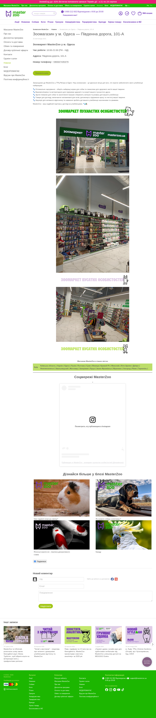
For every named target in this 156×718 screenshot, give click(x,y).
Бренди (102, 22)
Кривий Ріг (105, 366)
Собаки (35, 22)
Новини (100, 5)
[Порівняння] (127, 13)
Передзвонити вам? (70, 15)
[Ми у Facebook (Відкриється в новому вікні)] (106, 689)
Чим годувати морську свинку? (46, 519)
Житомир (74, 368)
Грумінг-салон (89, 5)
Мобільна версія (12, 689)
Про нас (24, 5)
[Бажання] (133, 13)
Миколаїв (115, 366)
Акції (17, 22)
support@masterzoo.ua (138, 678)
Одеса (67, 366)
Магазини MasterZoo (11, 5)
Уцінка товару (114, 22)
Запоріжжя (83, 368)
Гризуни (59, 22)
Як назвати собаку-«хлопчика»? (108, 519)
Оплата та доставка (55, 5)
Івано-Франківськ (104, 368)
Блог (106, 5)
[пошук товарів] (54, 13)
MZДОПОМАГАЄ (116, 5)
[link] (40, 561)
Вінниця (95, 366)
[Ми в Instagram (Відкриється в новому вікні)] (110, 689)
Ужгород (127, 368)
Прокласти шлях (41, 73)
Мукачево (117, 368)
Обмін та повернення (73, 5)
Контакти (8, 54)
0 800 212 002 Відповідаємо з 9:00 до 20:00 (84, 12)
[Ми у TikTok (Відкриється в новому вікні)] (122, 689)
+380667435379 (60, 62)
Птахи (50, 22)
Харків (60, 366)
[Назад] (3, 644)
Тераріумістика (89, 22)
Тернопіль (142, 368)
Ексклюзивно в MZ (132, 22)
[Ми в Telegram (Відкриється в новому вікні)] (114, 689)
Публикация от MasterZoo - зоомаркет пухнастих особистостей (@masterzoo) (93, 462)
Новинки (25, 22)
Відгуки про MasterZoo (14, 75)
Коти (43, 22)
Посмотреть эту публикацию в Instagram (92, 426)
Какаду (98, 552)
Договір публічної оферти (16, 50)
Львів (73, 366)
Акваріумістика (72, 22)
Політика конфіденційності (16, 79)
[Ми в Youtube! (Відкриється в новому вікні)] (118, 689)
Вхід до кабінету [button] (60, 678)
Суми (88, 366)
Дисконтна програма (37, 5)
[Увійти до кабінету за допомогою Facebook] (112, 579)
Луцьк (92, 368)
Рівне (134, 368)
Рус (151, 5)
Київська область (48, 366)
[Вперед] (152, 644)
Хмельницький (62, 368)
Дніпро (136, 366)
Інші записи (11, 622)
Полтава (81, 366)
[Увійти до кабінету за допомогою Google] (116, 579)
